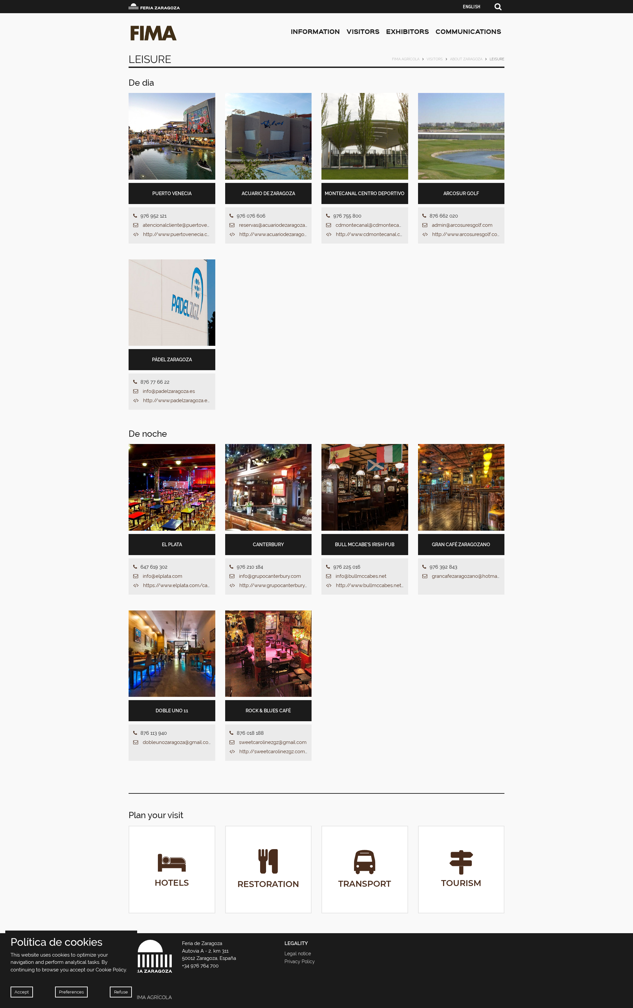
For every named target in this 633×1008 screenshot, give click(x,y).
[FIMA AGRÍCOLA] (187, 33)
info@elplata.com (162, 576)
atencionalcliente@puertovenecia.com (186, 225)
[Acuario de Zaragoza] (268, 136)
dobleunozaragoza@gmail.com (178, 742)
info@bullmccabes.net (361, 576)
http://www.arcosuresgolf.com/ (468, 234)
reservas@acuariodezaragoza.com (277, 225)
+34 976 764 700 (200, 966)
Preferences (71, 992)
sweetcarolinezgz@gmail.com (273, 742)
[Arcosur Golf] (461, 136)
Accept (22, 992)
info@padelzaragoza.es (169, 391)
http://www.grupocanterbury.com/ (279, 585)
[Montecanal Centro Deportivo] (364, 136)
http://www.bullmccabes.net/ (370, 585)
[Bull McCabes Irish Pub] (364, 487)
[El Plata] (172, 487)
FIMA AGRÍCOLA (405, 59)
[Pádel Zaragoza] (172, 302)
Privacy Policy (300, 961)
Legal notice (298, 953)
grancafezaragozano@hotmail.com (471, 576)
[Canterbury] (268, 487)
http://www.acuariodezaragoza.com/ (281, 234)
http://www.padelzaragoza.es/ (178, 400)
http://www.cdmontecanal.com (371, 234)
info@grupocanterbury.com (270, 576)
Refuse (121, 992)
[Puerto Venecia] (172, 136)
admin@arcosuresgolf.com (462, 225)
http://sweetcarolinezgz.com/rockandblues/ (290, 752)
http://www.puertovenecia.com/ (180, 234)
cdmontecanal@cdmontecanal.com (376, 225)
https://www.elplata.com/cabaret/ (182, 585)
